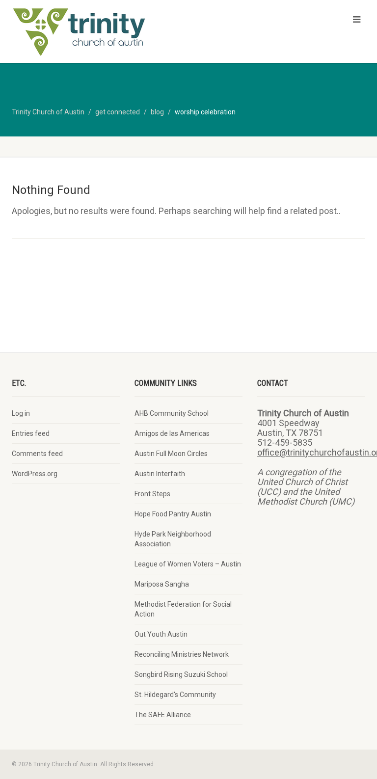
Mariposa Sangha (162, 584)
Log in (21, 413)
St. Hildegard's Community (175, 694)
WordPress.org (34, 474)
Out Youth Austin (161, 634)
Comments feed (37, 453)
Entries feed (31, 433)
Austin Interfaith (160, 474)
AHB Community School (172, 413)
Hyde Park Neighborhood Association (173, 539)
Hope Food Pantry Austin (173, 514)
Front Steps (152, 494)
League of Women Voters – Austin (188, 564)
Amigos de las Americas (172, 433)
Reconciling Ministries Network (182, 654)
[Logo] (96, 32)
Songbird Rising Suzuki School (181, 674)
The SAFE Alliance (163, 715)
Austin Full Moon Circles (171, 453)
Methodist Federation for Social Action (183, 609)
